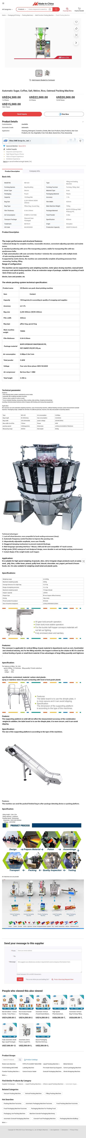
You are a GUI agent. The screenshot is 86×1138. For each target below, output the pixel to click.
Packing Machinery (27, 15)
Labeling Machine (28, 1068)
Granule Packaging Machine (52, 1071)
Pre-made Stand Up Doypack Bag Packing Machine (53, 1068)
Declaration (64, 1130)
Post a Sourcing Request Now (62, 979)
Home (4, 15)
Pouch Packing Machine (63, 15)
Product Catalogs (32, 1060)
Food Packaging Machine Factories (15, 1108)
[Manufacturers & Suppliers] (43, 4)
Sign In (5, 161)
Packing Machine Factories (12, 1103)
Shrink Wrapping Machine (71, 1071)
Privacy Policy (74, 1130)
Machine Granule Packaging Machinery (42, 1113)
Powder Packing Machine (10, 1071)
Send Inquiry (22, 114)
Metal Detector (68, 1064)
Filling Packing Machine (53, 1093)
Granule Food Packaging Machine (44, 1119)
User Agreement (54, 1130)
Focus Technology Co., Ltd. (29, 1130)
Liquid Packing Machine (51, 1064)
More (4, 1122)
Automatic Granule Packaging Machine (16, 1119)
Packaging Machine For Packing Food (43, 1108)
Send (20, 979)
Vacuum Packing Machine (12, 1093)
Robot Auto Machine (8, 1064)
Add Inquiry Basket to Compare (43, 80)
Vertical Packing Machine (33, 1093)
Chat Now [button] (65, 114)
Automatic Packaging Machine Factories (39, 1103)
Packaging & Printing (14, 15)
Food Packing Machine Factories (67, 1103)
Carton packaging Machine (72, 1068)
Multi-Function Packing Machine (44, 15)
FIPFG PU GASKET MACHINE (32, 1064)
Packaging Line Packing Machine (14, 1113)
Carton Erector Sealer (29, 1071)
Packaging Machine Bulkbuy (69, 1119)
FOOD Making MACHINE (10, 1068)
